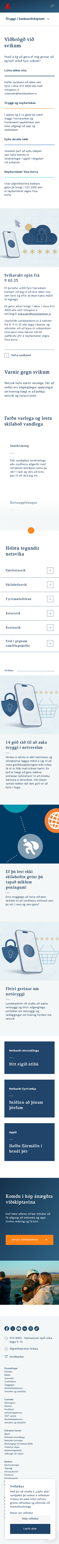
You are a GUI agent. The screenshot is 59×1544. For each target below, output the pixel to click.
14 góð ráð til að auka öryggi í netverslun (26, 745)
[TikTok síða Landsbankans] (36, 1329)
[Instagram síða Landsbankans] (30, 1329)
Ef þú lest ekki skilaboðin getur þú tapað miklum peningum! (24, 879)
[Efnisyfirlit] (52, 6)
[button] (29, 515)
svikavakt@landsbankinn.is (34, 314)
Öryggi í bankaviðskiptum (25, 19)
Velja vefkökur (30, 1518)
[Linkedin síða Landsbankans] (24, 1329)
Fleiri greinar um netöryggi (22, 991)
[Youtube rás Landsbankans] (18, 1329)
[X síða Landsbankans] (12, 1329)
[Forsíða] (8, 6)
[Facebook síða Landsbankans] (6, 1329)
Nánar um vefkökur (21, 1513)
